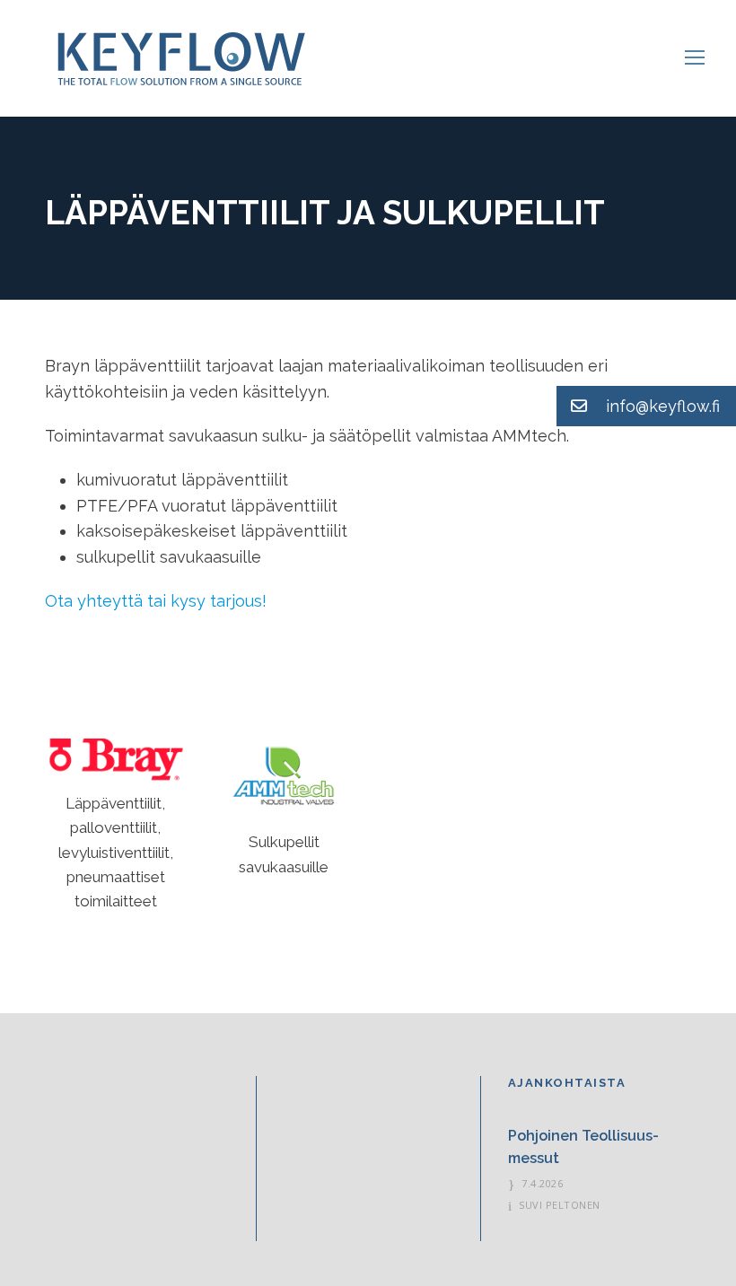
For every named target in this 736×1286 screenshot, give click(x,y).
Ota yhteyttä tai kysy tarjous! (156, 600)
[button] (646, 406)
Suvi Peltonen (559, 1205)
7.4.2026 (542, 1183)
